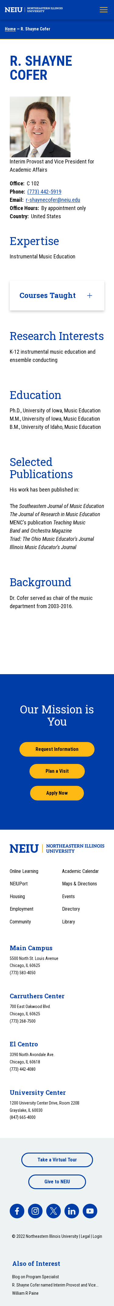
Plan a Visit (57, 771)
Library (68, 922)
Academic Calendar (80, 871)
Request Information (57, 749)
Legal (85, 1236)
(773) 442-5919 (44, 191)
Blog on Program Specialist (35, 1276)
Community (20, 922)
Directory (71, 909)
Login (97, 1236)
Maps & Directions (79, 884)
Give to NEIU (57, 1182)
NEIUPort (19, 884)
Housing (17, 896)
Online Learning (24, 871)
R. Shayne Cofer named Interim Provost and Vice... (55, 1285)
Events (68, 896)
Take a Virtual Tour (57, 1160)
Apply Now (57, 793)
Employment (21, 909)
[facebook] (17, 1211)
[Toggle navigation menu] (103, 9)
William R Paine (25, 1293)
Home (10, 28)
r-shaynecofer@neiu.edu (53, 200)
